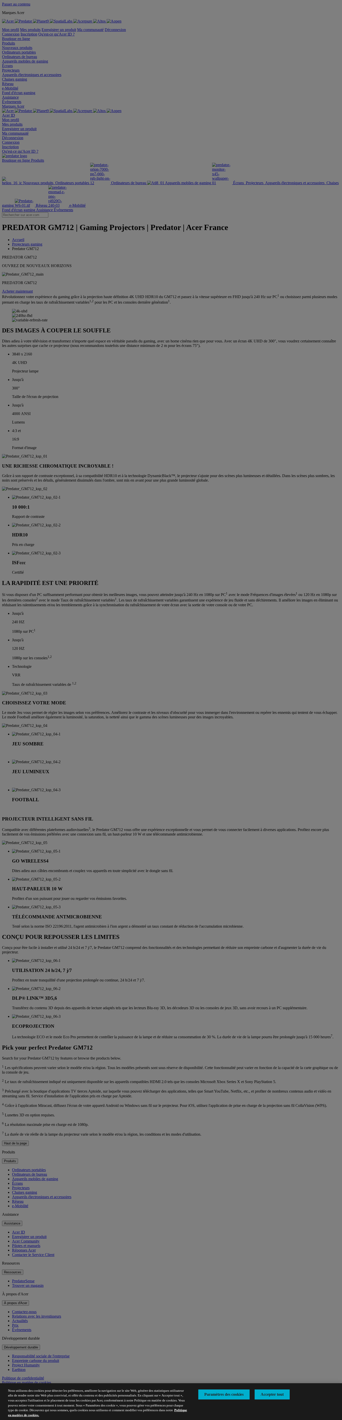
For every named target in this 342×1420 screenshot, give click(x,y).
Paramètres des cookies (224, 1394)
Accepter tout (272, 1394)
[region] (171, 1401)
